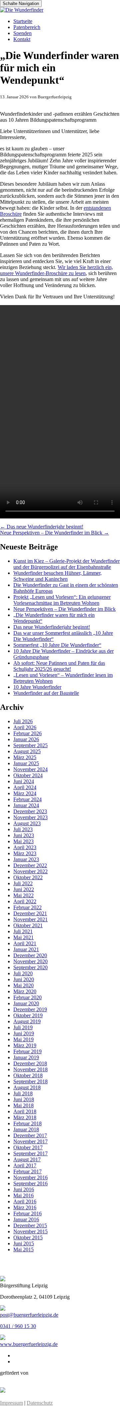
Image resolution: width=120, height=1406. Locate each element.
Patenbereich (26, 27)
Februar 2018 (27, 1123)
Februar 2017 (27, 1171)
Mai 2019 (23, 1039)
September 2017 (30, 1153)
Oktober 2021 (28, 925)
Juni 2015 (23, 1243)
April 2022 (24, 901)
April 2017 (24, 1165)
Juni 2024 (23, 781)
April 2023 (24, 847)
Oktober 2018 (28, 1075)
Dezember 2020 (30, 955)
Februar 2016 (27, 1213)
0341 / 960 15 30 (18, 1326)
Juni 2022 (23, 889)
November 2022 (30, 871)
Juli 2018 (23, 1093)
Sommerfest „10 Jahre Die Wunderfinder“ (57, 645)
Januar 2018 (26, 1129)
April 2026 (24, 727)
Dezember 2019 (30, 1009)
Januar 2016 (26, 1219)
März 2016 (24, 1207)
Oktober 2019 (28, 1015)
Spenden (22, 33)
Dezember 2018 (30, 1063)
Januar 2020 (26, 1003)
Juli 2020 (23, 973)
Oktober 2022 (28, 877)
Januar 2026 (26, 739)
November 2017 (30, 1141)
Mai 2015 (23, 1249)
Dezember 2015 (30, 1225)
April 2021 (24, 943)
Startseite (22, 21)
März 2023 (24, 853)
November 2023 (30, 817)
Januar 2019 (26, 1057)
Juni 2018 (23, 1099)
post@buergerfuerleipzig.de (29, 1315)
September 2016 (30, 1183)
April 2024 (24, 787)
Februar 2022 (27, 907)
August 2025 (27, 751)
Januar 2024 (26, 805)
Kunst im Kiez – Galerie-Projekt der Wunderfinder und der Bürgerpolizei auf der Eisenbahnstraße (66, 564)
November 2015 (30, 1231)
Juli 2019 (23, 1027)
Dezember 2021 (30, 913)
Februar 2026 (27, 733)
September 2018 (30, 1081)
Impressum (11, 1403)
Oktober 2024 (28, 775)
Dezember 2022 (30, 865)
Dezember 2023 (30, 811)
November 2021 (30, 919)
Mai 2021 (23, 937)
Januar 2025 (26, 763)
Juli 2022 (23, 883)
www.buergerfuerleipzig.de (29, 1344)
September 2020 (30, 967)
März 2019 (24, 1045)
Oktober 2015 (28, 1237)
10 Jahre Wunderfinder (37, 687)
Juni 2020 (23, 979)
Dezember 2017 (30, 1135)
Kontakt (21, 39)
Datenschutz (40, 1403)
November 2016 (30, 1177)
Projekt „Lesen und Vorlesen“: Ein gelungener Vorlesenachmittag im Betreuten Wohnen (62, 600)
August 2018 (27, 1087)
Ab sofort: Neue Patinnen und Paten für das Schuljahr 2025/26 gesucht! (59, 666)
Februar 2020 (27, 997)
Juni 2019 (23, 1033)
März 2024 (24, 793)
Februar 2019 (27, 1051)
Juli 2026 (23, 721)
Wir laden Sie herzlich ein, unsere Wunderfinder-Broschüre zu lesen (56, 270)
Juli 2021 (23, 931)
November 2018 (30, 1069)
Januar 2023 (26, 859)
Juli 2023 (23, 829)
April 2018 (24, 1111)
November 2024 (30, 769)
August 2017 (27, 1159)
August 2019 (27, 1021)
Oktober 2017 (28, 1147)
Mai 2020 (23, 985)
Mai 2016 (23, 1195)
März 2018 (24, 1117)
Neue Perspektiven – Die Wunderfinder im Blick (54, 532)
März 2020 (24, 991)
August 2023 (27, 823)
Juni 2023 (23, 835)
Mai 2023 (23, 841)
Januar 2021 (26, 949)
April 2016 (24, 1201)
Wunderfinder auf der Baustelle (46, 693)
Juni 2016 (23, 1189)
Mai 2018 (23, 1105)
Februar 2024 (27, 799)
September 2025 (30, 745)
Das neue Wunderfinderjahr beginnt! (41, 526)
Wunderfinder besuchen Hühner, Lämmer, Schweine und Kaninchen (57, 576)
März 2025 (24, 757)
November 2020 (30, 961)
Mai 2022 (23, 895)
